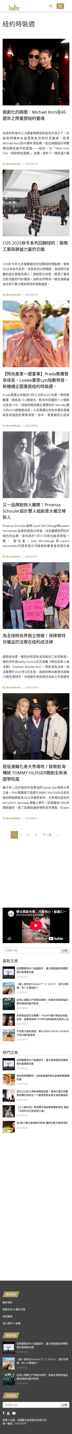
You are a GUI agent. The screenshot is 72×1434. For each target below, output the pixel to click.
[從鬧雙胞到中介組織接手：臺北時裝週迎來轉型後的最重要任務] (9, 972)
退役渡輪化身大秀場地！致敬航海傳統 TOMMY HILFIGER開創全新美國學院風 (35, 773)
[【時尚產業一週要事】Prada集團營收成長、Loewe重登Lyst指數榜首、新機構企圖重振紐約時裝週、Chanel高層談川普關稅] (36, 333)
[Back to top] (60, 1422)
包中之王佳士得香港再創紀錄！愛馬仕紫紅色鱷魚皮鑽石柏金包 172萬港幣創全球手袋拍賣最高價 (42, 1095)
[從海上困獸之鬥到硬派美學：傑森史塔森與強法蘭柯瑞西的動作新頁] (9, 1003)
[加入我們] (14, 1413)
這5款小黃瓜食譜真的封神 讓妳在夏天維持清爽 (42, 1122)
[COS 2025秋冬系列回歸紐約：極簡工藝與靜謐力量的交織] (36, 202)
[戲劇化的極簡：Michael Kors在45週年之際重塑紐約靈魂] (36, 71)
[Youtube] (9, 1413)
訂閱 (64, 950)
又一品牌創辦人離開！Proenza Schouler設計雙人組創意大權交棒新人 (34, 511)
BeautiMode (13, 163)
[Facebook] (5, 1413)
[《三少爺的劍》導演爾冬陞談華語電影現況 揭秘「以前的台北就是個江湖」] (9, 1111)
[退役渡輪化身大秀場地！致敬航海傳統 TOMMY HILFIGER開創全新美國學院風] (36, 726)
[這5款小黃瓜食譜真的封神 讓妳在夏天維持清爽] (9, 1126)
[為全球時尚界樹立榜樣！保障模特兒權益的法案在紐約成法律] (36, 595)
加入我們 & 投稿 (11, 1323)
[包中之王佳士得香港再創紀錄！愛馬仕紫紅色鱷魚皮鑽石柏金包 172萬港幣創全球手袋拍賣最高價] (9, 1095)
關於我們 (7, 1302)
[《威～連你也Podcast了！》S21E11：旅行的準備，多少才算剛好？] (9, 988)
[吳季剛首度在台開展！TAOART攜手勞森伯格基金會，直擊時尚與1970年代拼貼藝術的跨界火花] (9, 1019)
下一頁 (47, 835)
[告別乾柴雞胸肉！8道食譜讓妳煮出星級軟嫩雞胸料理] (9, 1079)
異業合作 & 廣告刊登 (14, 1309)
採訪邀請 (7, 1316)
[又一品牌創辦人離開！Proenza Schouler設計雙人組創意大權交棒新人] (36, 464)
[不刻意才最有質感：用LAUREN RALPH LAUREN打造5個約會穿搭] (9, 1035)
